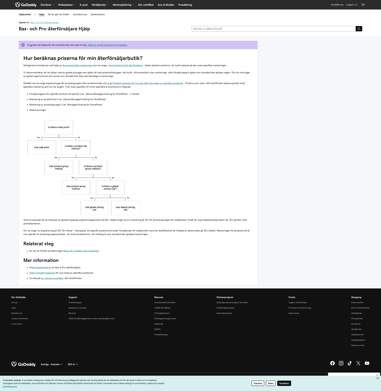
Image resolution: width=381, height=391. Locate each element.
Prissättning (185, 4)
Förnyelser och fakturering (300, 308)
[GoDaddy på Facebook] (332, 365)
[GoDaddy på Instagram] (341, 365)
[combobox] (274, 28)
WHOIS (157, 329)
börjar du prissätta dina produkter (81, 251)
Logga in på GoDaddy (298, 302)
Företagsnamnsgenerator (165, 318)
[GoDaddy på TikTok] (349, 365)
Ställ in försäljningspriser (42, 273)
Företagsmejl (357, 318)
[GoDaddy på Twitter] (358, 365)
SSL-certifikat (146, 4)
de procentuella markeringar (77, 65)
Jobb (13, 308)
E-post (84, 4)
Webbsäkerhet (357, 335)
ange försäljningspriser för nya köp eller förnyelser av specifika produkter (145, 83)
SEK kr (71, 364)
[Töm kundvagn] (363, 5)
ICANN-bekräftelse (162, 308)
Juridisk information (19, 318)
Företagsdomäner (162, 313)
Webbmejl (158, 324)
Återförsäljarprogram (226, 308)
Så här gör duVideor (59, 14)
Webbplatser (356, 313)
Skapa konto (294, 313)
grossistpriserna (42, 267)
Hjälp (41, 14)
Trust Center (16, 324)
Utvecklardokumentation (164, 302)
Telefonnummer (358, 345)
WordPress (355, 324)
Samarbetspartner (224, 313)
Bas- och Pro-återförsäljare (45, 22)
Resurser (72, 313)
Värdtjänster (356, 329)
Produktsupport (75, 302)
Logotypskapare (358, 340)
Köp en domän (357, 302)
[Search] (359, 28)
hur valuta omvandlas (52, 278)
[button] (377, 375)
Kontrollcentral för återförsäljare (126, 65)
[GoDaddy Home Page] (23, 364)
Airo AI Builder (166, 4)
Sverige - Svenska (50, 364)
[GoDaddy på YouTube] (367, 365)
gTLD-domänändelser (360, 308)
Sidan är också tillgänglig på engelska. (108, 45)
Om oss (14, 302)
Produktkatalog (160, 335)
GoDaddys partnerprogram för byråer (232, 302)
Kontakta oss (80, 14)
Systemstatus (97, 14)
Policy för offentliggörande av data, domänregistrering (91, 318)
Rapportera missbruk (77, 308)
